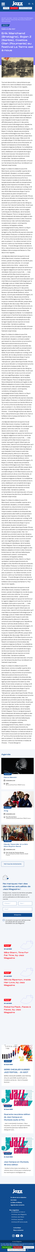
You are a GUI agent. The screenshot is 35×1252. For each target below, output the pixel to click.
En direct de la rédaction (18, 1197)
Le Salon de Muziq (16, 1202)
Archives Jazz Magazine (19, 1214)
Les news (9, 18)
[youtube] (17, 1236)
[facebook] (21, 1236)
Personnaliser (28, 1247)
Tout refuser (18, 1247)
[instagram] (13, 1236)
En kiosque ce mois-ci (18, 1212)
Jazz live (15, 18)
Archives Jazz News (17, 1217)
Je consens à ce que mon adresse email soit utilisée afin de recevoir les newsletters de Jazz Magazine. (17, 922)
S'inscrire (17, 915)
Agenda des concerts (17, 1205)
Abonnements (14, 8)
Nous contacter (18, 1230)
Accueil (4, 18)
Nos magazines (14, 1210)
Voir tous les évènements (12, 864)
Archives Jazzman (17, 1219)
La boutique (17, 1227)
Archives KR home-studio (19, 1222)
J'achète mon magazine (25, 8)
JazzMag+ (6, 8)
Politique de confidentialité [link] (16, 1250)
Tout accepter (6, 1247)
